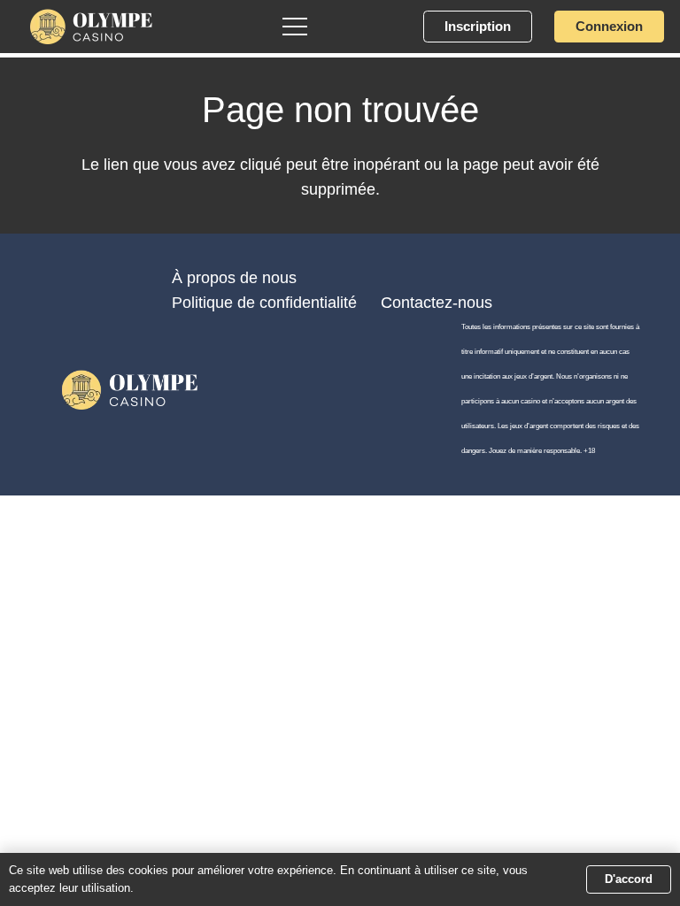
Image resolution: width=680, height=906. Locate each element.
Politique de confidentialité (264, 302)
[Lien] (91, 26)
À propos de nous (234, 278)
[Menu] (295, 26)
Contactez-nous (436, 302)
